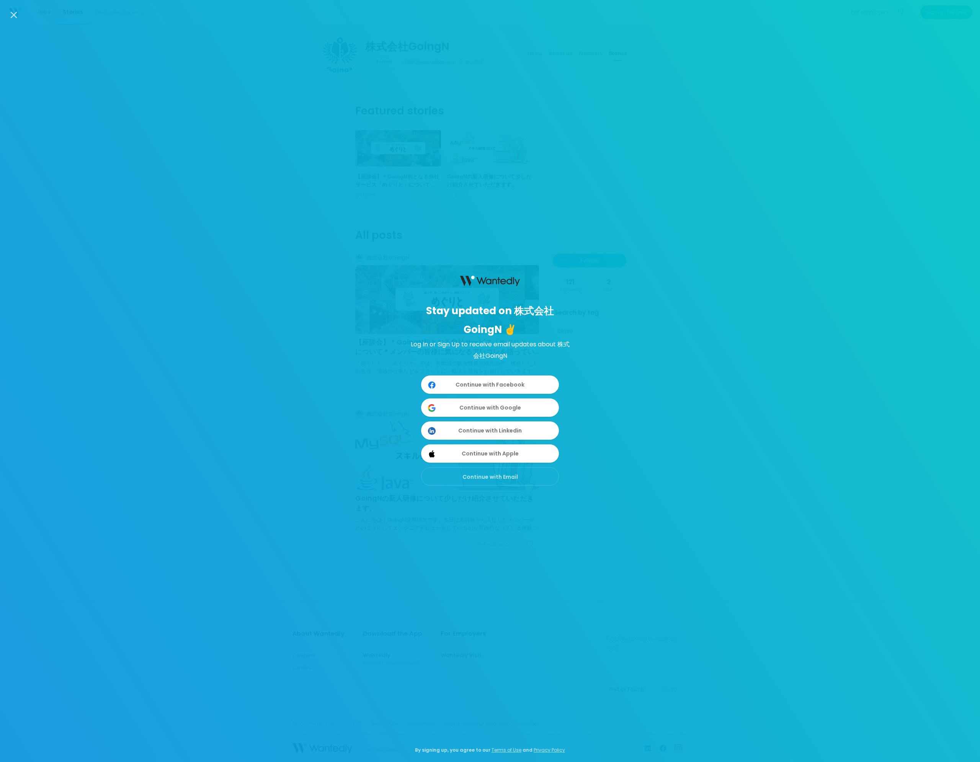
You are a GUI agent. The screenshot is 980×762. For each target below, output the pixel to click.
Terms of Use (506, 750)
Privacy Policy (549, 750)
